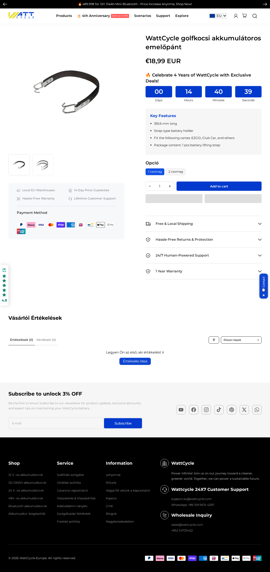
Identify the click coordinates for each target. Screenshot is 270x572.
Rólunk (111, 483)
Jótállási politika (69, 483)
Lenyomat (113, 475)
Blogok (111, 514)
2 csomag (176, 171)
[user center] (236, 16)
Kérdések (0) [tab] (46, 340)
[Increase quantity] (170, 186)
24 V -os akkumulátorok (26, 490)
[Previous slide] (13, 92)
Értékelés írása (135, 361)
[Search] (254, 16)
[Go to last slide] (5, 4)
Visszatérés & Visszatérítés (76, 498)
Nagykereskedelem (120, 521)
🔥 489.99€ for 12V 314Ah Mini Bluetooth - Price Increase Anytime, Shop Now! (135, 4)
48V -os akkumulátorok (25, 498)
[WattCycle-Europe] (21, 17)
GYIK (109, 506)
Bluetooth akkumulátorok (27, 506)
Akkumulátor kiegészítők (26, 514)
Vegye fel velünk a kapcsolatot (128, 490)
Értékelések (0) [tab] (21, 340)
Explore (182, 16)
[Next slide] (265, 4)
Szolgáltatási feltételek (73, 514)
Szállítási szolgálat (70, 475)
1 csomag (155, 171)
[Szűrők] (214, 340)
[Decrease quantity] (150, 186)
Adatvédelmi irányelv (72, 506)
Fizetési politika (68, 521)
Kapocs (111, 498)
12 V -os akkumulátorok (25, 475)
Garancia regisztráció (72, 490)
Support (163, 16)
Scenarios (142, 16)
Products (64, 16)
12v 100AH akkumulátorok (27, 483)
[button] (19, 164)
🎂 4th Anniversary (93, 16)
